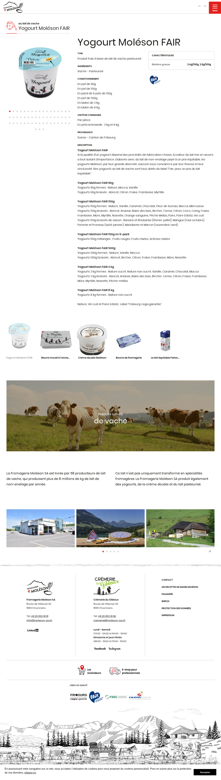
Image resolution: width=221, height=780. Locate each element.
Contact (167, 580)
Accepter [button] (205, 772)
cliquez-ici (30, 772)
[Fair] (155, 79)
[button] (10, 111)
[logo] (13, 7)
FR (199, 6)
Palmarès (167, 594)
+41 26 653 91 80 (107, 616)
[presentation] (209, 551)
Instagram (115, 648)
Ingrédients (84, 66)
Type (80, 53)
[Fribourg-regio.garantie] (79, 697)
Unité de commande (89, 115)
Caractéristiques (163, 55)
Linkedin (33, 630)
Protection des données (176, 608)
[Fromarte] (139, 697)
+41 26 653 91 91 (39, 616)
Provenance (85, 132)
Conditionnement (88, 79)
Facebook (100, 648)
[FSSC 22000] (116, 697)
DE (205, 6)
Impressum (168, 615)
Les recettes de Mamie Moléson (180, 587)
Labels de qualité (78, 685)
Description (84, 145)
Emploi (165, 601)
